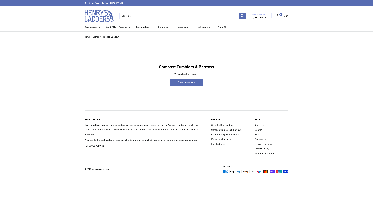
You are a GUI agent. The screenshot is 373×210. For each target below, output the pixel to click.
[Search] (242, 16)
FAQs (257, 134)
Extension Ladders (221, 139)
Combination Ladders (222, 125)
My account (258, 17)
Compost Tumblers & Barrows (226, 129)
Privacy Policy (262, 148)
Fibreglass (182, 26)
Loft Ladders (218, 143)
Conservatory (142, 26)
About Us (259, 125)
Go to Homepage (186, 82)
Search (258, 129)
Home (87, 37)
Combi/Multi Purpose (116, 26)
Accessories (91, 26)
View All (222, 26)
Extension (163, 26)
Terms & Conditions (265, 153)
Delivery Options (263, 143)
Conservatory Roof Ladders (225, 134)
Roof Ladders (203, 26)
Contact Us (260, 139)
